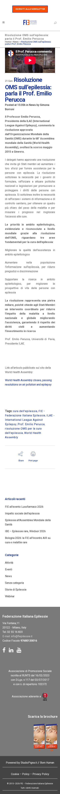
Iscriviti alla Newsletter (30, 9)
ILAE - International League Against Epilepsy (30, 420)
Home (8, 41)
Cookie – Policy (20, 774)
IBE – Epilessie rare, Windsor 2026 (25, 531)
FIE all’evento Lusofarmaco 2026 (24, 506)
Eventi (8, 569)
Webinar (9, 596)
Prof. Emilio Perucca (31, 424)
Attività (9, 562)
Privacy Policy (40, 774)
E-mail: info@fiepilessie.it (17, 636)
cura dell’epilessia (25, 411)
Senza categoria (14, 582)
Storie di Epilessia (15, 589)
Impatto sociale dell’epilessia (22, 513)
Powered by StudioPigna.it (22, 762)
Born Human (47, 762)
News (15, 41)
